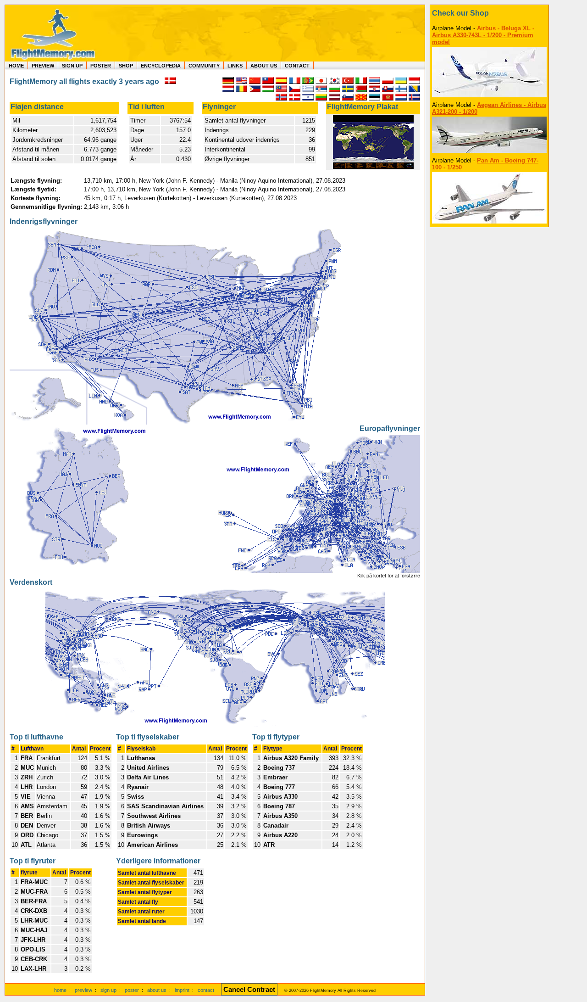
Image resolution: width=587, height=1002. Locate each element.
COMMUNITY (204, 65)
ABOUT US (263, 65)
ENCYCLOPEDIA (161, 65)
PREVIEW (43, 65)
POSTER (100, 65)
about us (156, 990)
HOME (16, 65)
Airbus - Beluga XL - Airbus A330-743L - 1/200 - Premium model (483, 35)
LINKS (235, 65)
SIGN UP (72, 65)
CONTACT (297, 65)
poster (132, 990)
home (60, 990)
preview (83, 990)
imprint (182, 990)
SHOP (126, 65)
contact (206, 990)
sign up (108, 990)
